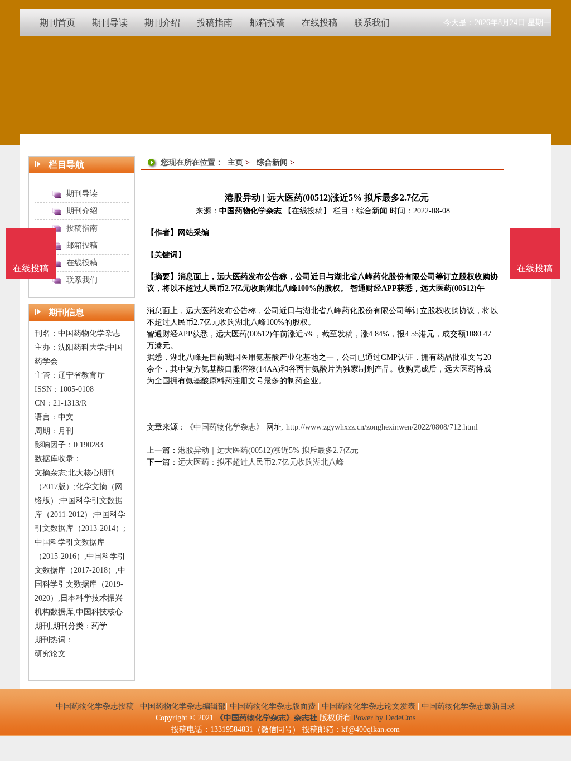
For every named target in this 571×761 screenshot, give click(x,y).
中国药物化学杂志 (250, 211)
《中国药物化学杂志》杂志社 (266, 718)
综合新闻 (272, 162)
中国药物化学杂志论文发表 (368, 706)
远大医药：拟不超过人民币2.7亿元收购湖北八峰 (261, 462)
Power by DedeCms (384, 718)
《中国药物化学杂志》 (225, 427)
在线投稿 (535, 268)
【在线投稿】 (307, 211)
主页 (235, 162)
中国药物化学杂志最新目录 (468, 706)
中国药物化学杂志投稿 (95, 706)
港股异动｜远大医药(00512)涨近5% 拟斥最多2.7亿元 (268, 450)
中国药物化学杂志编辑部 (183, 706)
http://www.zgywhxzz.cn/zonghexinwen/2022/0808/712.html (382, 427)
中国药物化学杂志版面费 (273, 706)
